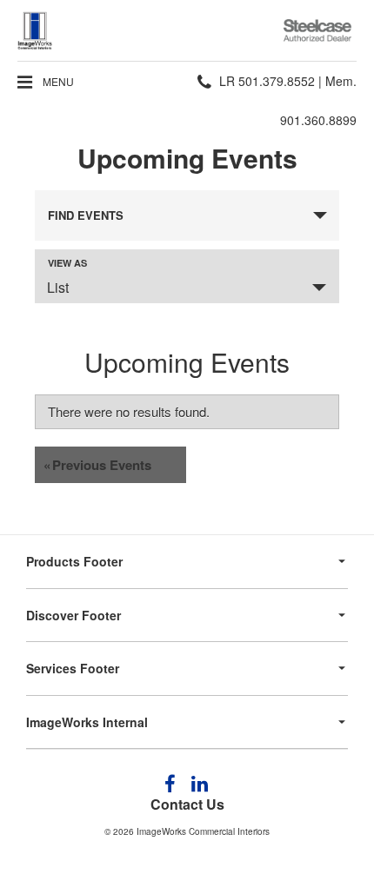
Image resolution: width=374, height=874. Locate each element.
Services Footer (72, 668)
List (58, 287)
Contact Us (187, 804)
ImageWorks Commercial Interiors (203, 831)
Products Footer (74, 561)
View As (67, 263)
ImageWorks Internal (87, 722)
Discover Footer (73, 615)
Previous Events (97, 464)
